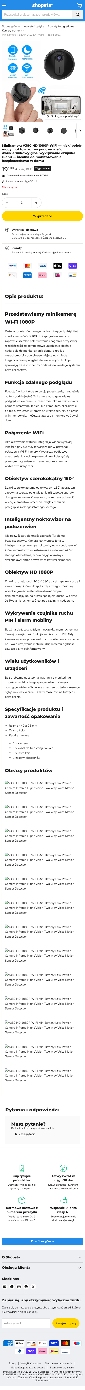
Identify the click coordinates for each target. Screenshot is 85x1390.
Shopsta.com (42, 1380)
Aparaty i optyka (34, 26)
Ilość (5, 194)
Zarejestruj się (66, 1323)
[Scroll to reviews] (42, 165)
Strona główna (11, 26)
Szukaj (12, 1363)
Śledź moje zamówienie (58, 1363)
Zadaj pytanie (26, 1134)
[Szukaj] (77, 14)
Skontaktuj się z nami (62, 1367)
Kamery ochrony (12, 30)
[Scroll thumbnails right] (79, 130)
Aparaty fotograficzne (61, 26)
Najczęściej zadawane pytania (28, 1367)
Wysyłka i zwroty (31, 1363)
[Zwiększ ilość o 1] (36, 202)
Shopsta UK (71, 1377)
